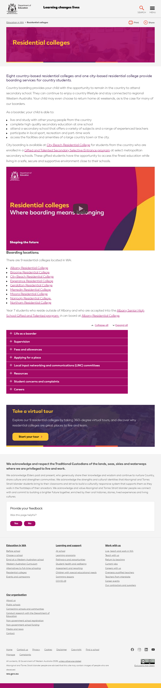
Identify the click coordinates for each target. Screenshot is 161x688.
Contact (10, 633)
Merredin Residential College (30, 289)
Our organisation (16, 595)
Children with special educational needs (76, 572)
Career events (112, 581)
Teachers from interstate (117, 577)
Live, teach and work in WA (119, 551)
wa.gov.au (12, 674)
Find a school (92, 650)
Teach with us (112, 555)
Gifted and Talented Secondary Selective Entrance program (67, 150)
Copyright (76, 650)
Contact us (22, 650)
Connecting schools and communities (25, 609)
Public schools (13, 605)
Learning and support (68, 545)
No (29, 523)
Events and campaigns (18, 577)
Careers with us (113, 568)
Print (136, 23)
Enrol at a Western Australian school (25, 560)
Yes (16, 523)
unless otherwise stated (70, 661)
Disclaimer (61, 650)
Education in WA (16, 545)
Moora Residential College (29, 294)
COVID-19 (61, 581)
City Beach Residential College (68, 145)
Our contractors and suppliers (120, 585)
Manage (10, 655)
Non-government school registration (25, 621)
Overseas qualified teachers (119, 572)
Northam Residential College (30, 302)
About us (11, 600)
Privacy (36, 650)
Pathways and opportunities (70, 560)
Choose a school (14, 555)
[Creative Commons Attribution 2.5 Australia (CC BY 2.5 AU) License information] (148, 661)
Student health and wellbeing (71, 564)
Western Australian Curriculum (21, 564)
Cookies (48, 650)
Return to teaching (115, 560)
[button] (141, 8)
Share (152, 23)
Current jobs (111, 564)
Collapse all (101, 325)
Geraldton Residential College (31, 285)
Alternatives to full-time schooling (23, 568)
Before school (13, 551)
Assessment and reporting (69, 568)
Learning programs (65, 555)
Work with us (113, 545)
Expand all (121, 325)
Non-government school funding (22, 625)
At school (60, 551)
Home (9, 650)
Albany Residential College (29, 268)
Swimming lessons (65, 577)
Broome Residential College (30, 272)
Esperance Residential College (31, 281)
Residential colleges (16, 572)
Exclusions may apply (144, 666)
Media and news (14, 629)
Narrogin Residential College (30, 298)
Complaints (25, 655)
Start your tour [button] (29, 436)
